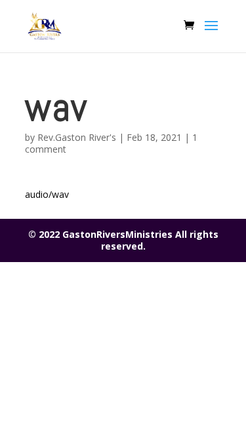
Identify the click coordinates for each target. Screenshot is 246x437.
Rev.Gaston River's (76, 137)
